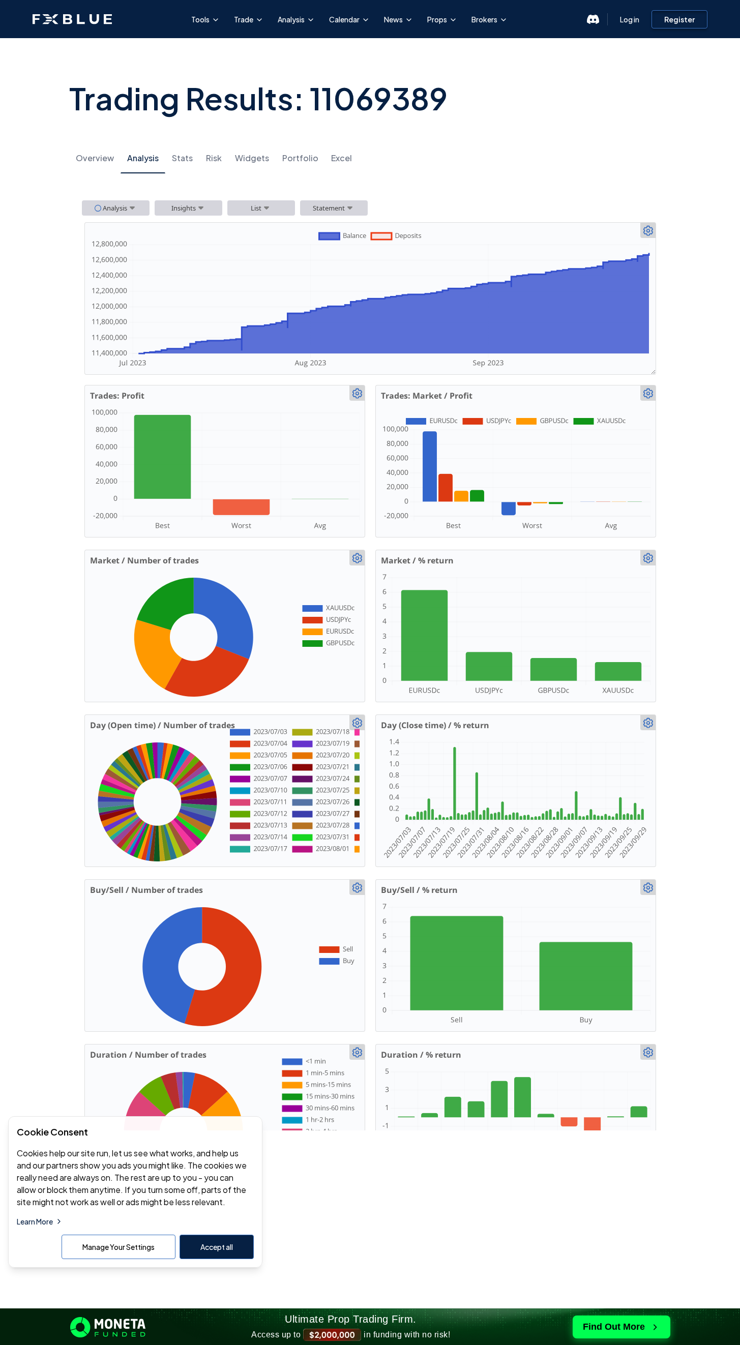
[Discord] (593, 19)
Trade (243, 19)
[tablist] (370, 157)
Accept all (216, 1246)
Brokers (484, 19)
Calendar (344, 19)
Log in (629, 19)
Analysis (291, 19)
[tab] (95, 158)
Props (437, 19)
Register (679, 19)
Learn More (35, 1221)
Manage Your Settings (118, 1246)
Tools (200, 19)
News (393, 19)
